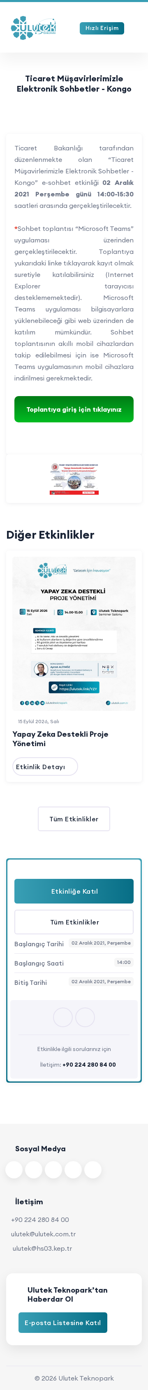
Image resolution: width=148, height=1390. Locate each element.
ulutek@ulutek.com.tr (43, 1234)
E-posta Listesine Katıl (63, 1323)
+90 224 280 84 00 (40, 1219)
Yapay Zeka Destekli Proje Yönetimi (60, 738)
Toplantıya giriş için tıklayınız (74, 409)
